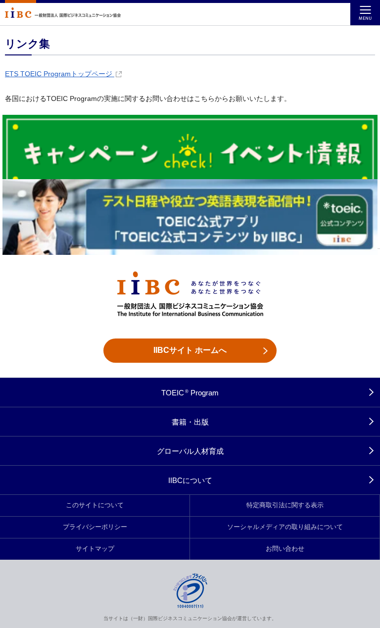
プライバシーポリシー (95, 527)
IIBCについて (190, 480)
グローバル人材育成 (190, 451)
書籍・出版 (190, 422)
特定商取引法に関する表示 (285, 505)
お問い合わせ (285, 548)
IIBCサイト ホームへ (190, 350)
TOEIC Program (190, 392)
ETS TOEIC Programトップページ (59, 74)
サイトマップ (95, 548)
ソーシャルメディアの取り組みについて (285, 527)
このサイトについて (95, 505)
